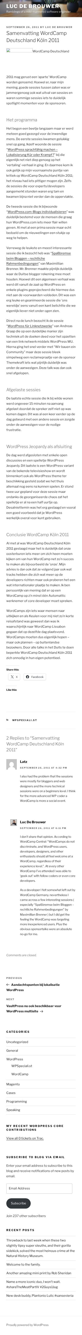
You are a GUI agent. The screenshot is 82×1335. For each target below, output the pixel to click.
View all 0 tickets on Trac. (25, 1138)
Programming (16, 1101)
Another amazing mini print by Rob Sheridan (38, 1273)
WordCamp (19, 1074)
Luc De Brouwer (32, 6)
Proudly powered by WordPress (27, 1325)
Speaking (13, 1110)
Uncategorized (17, 1042)
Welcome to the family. (23, 1264)
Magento (13, 1084)
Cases (11, 1093)
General (12, 1051)
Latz (23, 762)
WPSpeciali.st (24, 720)
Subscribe (18, 1203)
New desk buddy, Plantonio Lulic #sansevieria (39, 1296)
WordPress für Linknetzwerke (30, 326)
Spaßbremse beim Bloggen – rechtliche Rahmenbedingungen (38, 258)
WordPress (14, 1059)
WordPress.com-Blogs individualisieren (37, 212)
